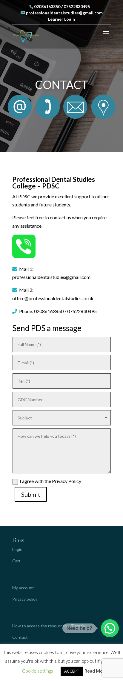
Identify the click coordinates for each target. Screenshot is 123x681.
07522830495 (77, 6)
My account (23, 587)
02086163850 (47, 6)
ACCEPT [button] (71, 671)
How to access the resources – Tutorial (49, 625)
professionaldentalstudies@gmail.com (51, 277)
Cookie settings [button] (37, 671)
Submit (30, 494)
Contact (20, 637)
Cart (16, 560)
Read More (95, 671)
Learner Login (61, 19)
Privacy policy (24, 599)
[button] (110, 628)
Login (17, 549)
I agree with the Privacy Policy (50, 481)
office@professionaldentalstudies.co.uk (52, 298)
